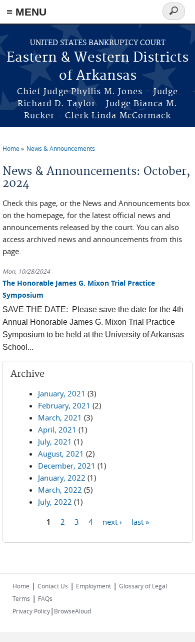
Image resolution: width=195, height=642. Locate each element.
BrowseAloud (72, 611)
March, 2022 (60, 490)
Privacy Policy (31, 611)
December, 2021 (67, 466)
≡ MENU (26, 12)
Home (11, 148)
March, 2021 (60, 417)
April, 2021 (57, 429)
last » (140, 521)
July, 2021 (55, 442)
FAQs (45, 598)
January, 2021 (62, 393)
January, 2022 (62, 478)
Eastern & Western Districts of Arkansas (97, 67)
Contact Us (53, 586)
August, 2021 (61, 454)
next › (112, 521)
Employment (93, 586)
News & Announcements (60, 148)
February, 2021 (64, 405)
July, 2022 (55, 502)
